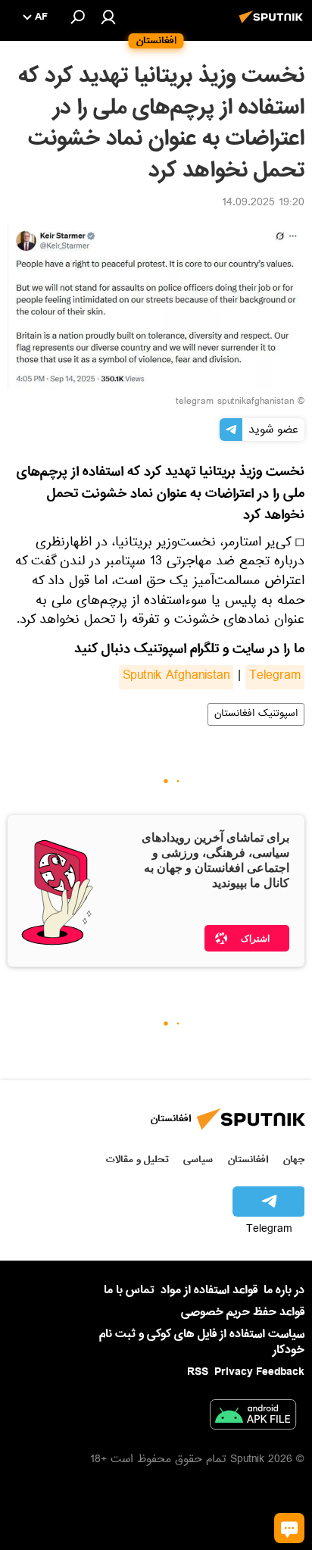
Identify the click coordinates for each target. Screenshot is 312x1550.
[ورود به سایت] (108, 17)
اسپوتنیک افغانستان (256, 714)
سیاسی (198, 1159)
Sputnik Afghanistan (176, 677)
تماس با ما (129, 1290)
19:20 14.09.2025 (263, 203)
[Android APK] (252, 1417)
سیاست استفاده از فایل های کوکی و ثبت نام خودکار (201, 1342)
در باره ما (284, 1290)
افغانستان (248, 1159)
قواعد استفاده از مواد (209, 1290)
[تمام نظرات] (289, 1528)
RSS (197, 1372)
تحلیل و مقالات (137, 1159)
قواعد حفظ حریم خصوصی (242, 1312)
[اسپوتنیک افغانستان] (273, 25)
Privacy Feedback (259, 1372)
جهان (293, 1159)
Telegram (275, 677)
